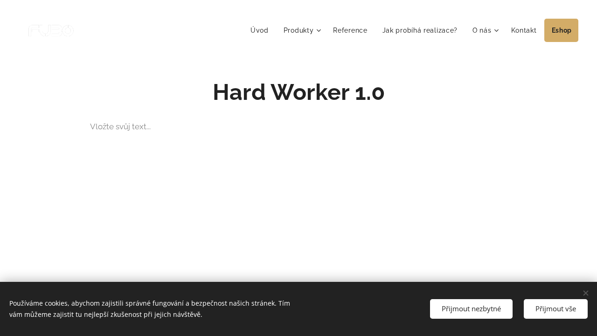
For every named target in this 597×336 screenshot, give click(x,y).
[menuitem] (262, 30)
